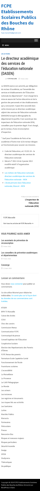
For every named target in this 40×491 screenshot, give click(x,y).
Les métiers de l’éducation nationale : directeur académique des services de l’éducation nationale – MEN (20, 176)
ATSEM (4, 307)
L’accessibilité (6, 370)
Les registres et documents (12, 398)
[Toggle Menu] (36, 40)
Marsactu (5, 418)
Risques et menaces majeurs (12, 438)
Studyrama (5, 458)
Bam (13, 487)
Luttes (3, 410)
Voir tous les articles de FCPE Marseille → (18, 223)
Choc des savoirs (8, 323)
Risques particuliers (9, 442)
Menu (7, 45)
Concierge (5, 265)
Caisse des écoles (8, 315)
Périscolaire (6, 426)
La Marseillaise (7, 374)
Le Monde (5, 386)
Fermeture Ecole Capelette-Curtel (14, 358)
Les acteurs (5, 54)
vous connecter (17, 284)
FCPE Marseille (12, 79)
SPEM (3, 454)
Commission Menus (9, 327)
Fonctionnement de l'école (11, 362)
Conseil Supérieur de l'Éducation (14, 339)
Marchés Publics (7, 414)
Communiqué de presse (10, 335)
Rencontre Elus (7, 434)
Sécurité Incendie (8, 446)
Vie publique (6, 466)
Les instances (6, 394)
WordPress (5, 487)
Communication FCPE (10, 331)
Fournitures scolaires (9, 366)
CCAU (3, 319)
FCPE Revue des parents (11, 354)
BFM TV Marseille (8, 311)
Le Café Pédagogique (9, 382)
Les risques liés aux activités (12, 402)
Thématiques (6, 462)
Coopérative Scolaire (9, 343)
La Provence (6, 378)
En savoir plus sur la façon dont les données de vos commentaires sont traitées (18, 298)
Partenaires (5, 422)
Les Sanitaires (6, 406)
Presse (4, 430)
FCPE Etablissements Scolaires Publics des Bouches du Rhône (18, 17)
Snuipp (3, 450)
